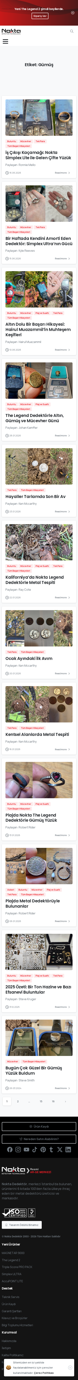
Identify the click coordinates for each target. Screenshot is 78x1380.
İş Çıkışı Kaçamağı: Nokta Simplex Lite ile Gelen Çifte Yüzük (38, 155)
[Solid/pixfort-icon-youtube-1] (26, 1149)
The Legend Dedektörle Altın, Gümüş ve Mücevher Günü (34, 418)
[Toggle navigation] (5, 41)
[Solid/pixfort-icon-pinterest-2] (43, 1149)
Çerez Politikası (44, 1373)
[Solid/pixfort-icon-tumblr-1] (51, 1149)
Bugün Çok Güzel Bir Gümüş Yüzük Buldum (33, 1070)
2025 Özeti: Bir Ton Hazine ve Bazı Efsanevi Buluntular (38, 989)
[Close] (72, 13)
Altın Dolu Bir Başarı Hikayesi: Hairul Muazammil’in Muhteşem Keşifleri (38, 329)
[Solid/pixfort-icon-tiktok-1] (35, 1149)
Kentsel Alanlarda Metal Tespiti (37, 734)
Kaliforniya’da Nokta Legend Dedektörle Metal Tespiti (34, 579)
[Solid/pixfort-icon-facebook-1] (10, 1149)
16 (53, 1101)
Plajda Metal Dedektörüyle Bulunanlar (32, 903)
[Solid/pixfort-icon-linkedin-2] (68, 1149)
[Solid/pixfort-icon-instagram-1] (18, 1149)
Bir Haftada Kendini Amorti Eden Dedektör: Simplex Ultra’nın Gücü (39, 241)
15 (41, 1101)
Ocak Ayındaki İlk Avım (28, 658)
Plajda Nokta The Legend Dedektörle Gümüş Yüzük (31, 817)
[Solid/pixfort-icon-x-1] (60, 1149)
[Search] (71, 31)
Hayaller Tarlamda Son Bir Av (35, 496)
